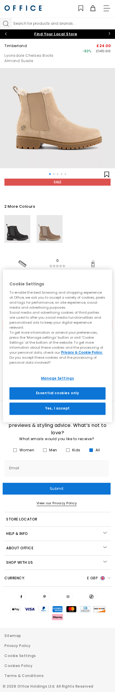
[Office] (23, 8)
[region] (57, 346)
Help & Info (17, 533)
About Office (19, 547)
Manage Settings (57, 378)
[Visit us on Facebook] (22, 596)
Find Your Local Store (55, 33)
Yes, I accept (57, 408)
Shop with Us (19, 562)
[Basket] (89, 8)
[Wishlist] (77, 8)
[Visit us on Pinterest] (46, 596)
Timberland (15, 45)
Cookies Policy (18, 665)
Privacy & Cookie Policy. (82, 352)
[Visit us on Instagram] (69, 596)
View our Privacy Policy (57, 503)
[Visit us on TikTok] (92, 596)
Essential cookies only (57, 393)
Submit (57, 488)
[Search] (6, 23)
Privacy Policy (17, 645)
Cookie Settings (20, 655)
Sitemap (12, 635)
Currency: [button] (51, 577)
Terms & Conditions (24, 675)
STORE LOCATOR (21, 519)
